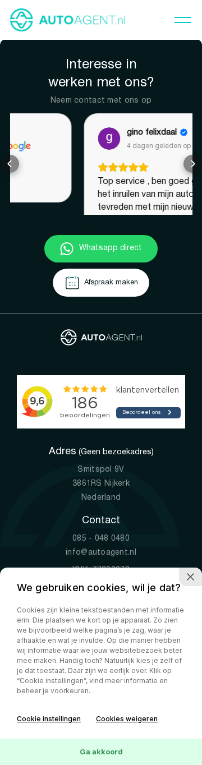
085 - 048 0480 (101, 552)
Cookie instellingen (49, 719)
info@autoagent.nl (101, 566)
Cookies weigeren (127, 719)
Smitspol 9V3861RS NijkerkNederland (101, 497)
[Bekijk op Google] (36, 138)
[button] (10, 171)
